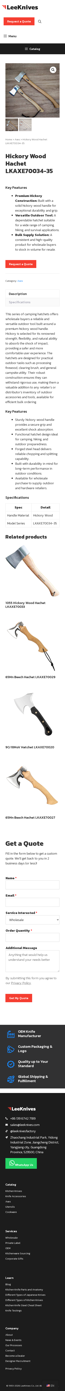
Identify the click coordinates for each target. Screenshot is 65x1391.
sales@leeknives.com (25, 1124)
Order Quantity (19, 930)
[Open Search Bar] (39, 21)
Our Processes (13, 1345)
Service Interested (21, 912)
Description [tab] (18, 293)
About (9, 1335)
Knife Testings (13, 1311)
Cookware (11, 1212)
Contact (10, 1350)
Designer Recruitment (17, 1361)
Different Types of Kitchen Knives (24, 1300)
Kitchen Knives (13, 1191)
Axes (17, 139)
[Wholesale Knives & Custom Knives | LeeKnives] (20, 7)
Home (8, 139)
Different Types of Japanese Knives (25, 1295)
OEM (7, 1248)
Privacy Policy (21, 982)
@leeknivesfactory (23, 1131)
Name (11, 878)
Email (11, 895)
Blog (8, 1284)
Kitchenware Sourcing (17, 1253)
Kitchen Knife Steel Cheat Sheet (23, 1305)
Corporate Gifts (14, 1259)
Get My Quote (18, 998)
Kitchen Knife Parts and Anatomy (24, 1290)
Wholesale (11, 1238)
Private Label (12, 1243)
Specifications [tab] (20, 302)
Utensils (10, 1207)
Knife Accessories (15, 1196)
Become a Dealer (15, 1356)
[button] (53, 70)
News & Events (13, 1340)
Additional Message (21, 947)
